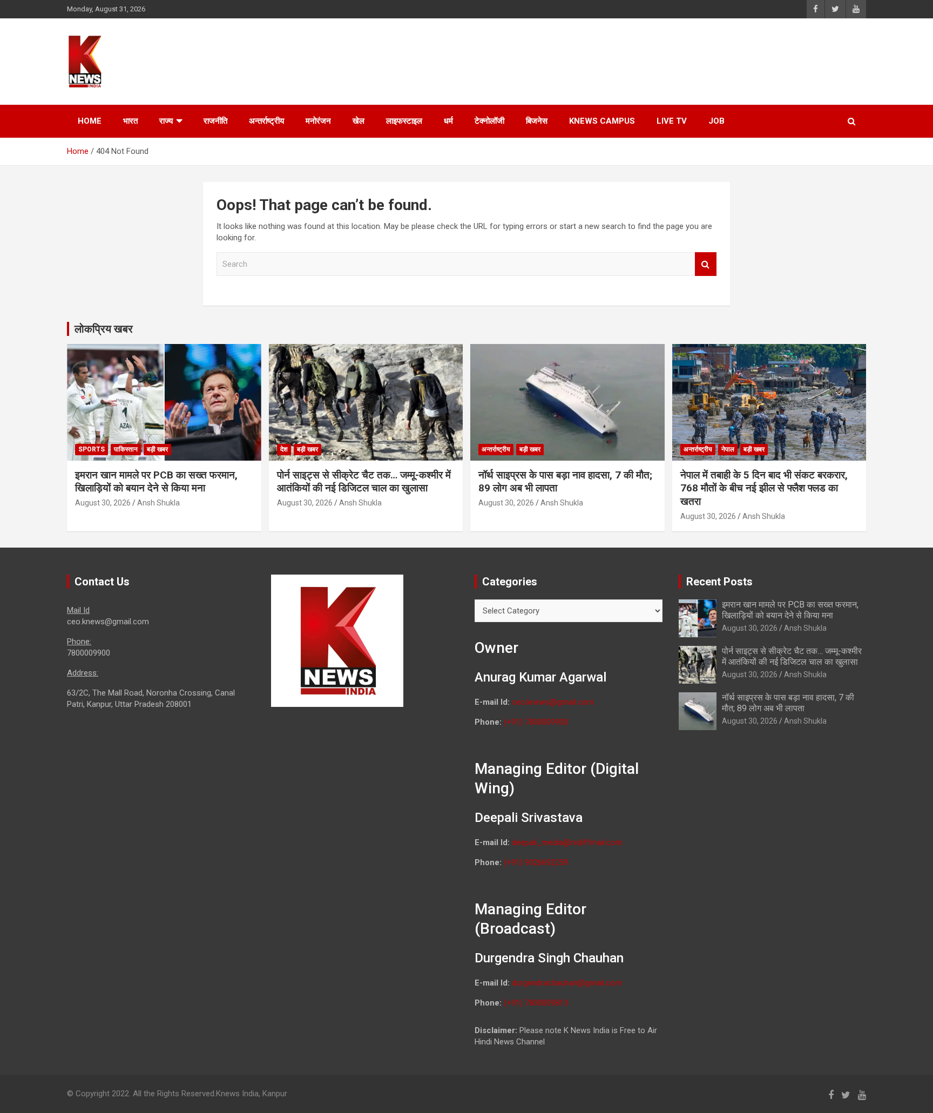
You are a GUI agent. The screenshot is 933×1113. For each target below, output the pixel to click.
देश (284, 449)
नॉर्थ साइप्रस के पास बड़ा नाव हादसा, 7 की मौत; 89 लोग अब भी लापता (788, 702)
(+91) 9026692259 (536, 862)
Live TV (672, 121)
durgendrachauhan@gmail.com (567, 983)
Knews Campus (602, 121)
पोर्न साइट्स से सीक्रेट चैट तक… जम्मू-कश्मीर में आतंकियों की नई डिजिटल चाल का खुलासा (364, 482)
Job (716, 121)
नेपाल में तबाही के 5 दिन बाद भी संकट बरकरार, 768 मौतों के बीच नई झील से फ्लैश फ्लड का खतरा (764, 488)
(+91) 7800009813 (536, 1003)
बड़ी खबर (157, 449)
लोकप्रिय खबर (104, 328)
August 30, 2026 (103, 502)
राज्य (166, 121)
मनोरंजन (318, 121)
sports (91, 449)
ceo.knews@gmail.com (553, 702)
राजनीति (215, 121)
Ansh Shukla (158, 502)
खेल (358, 121)
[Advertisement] (661, 60)
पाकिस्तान (126, 449)
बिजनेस (536, 121)
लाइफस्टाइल (404, 121)
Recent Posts (719, 581)
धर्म (448, 121)
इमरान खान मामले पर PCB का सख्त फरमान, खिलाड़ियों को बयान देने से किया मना (156, 482)
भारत (130, 121)
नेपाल (727, 449)
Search (705, 264)
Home (90, 121)
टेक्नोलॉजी (489, 121)
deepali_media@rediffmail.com (567, 842)
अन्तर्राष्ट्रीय (266, 121)
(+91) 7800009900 (536, 722)
